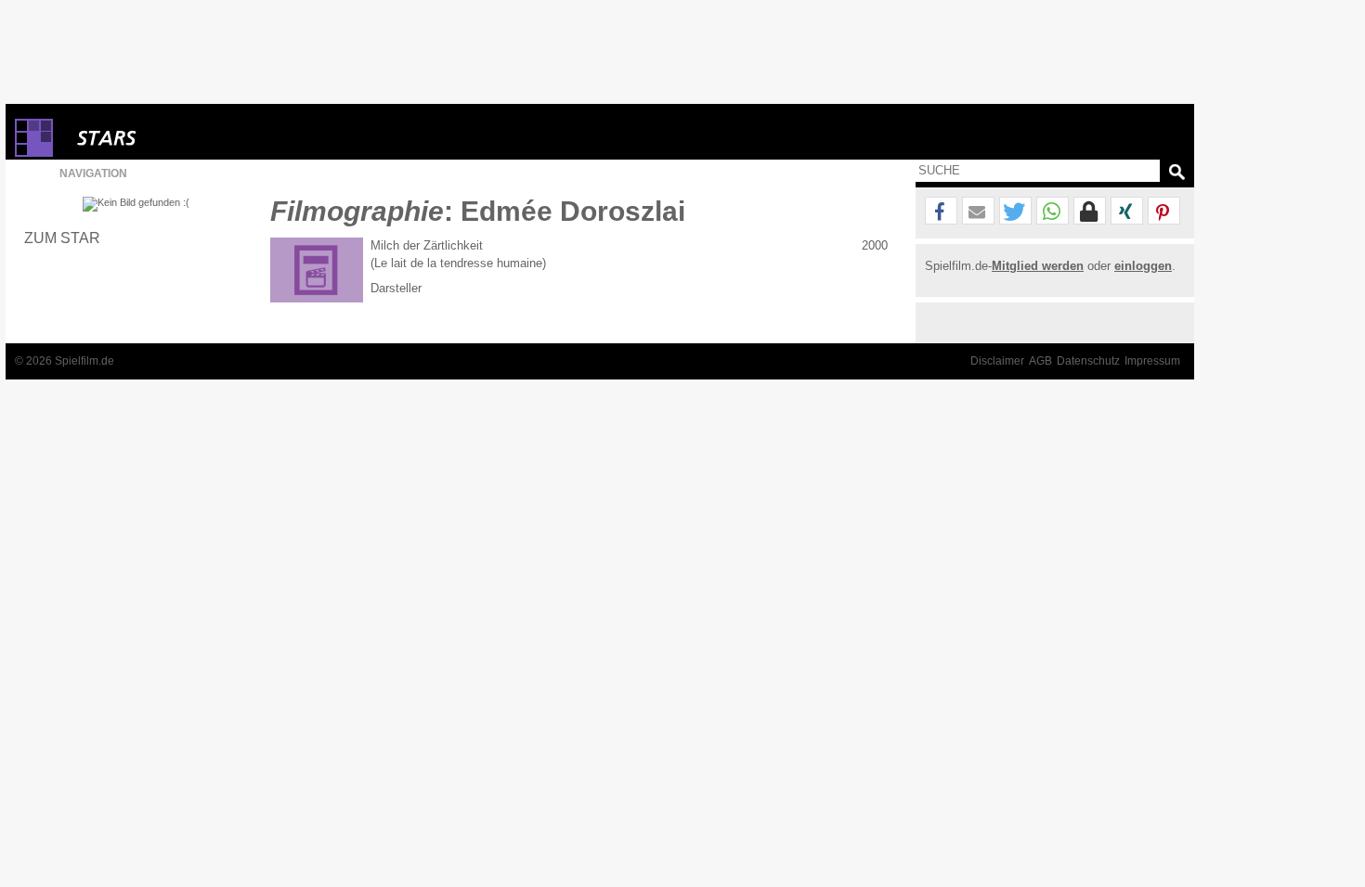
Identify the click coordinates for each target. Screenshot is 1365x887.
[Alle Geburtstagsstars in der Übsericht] (172, 138)
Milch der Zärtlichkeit (426, 245)
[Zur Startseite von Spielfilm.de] (34, 153)
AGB (1040, 360)
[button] (941, 211)
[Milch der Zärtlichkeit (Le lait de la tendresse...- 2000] (316, 270)
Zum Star (62, 237)
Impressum (1152, 360)
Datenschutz (1088, 360)
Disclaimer (997, 360)
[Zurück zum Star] (136, 204)
